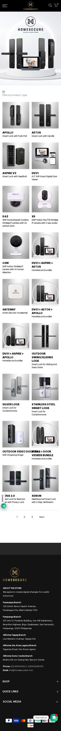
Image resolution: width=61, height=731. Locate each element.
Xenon (36, 496)
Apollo (7, 132)
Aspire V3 (9, 173)
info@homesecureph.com (21, 670)
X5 (33, 216)
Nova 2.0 (8, 496)
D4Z (5, 216)
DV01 (35, 173)
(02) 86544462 (18, 666)
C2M (5, 263)
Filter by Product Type (14, 95)
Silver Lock (11, 404)
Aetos (36, 132)
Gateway (9, 309)
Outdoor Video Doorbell (21, 451)
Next (41, 517)
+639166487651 (35, 666)
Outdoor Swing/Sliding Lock (42, 357)
